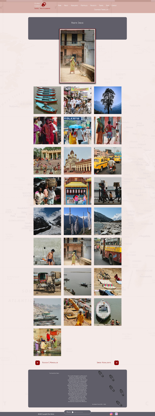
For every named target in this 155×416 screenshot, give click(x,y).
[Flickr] (116, 414)
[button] (66, 6)
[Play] (73, 412)
